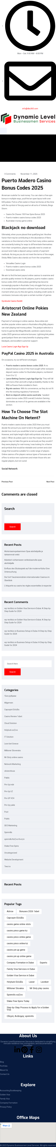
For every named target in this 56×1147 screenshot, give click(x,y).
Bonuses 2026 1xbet (29, 911)
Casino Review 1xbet (13, 716)
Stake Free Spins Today (18, 1001)
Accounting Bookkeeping (10, 1090)
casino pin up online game (19, 956)
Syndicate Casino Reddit (12, 301)
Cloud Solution (10, 723)
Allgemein (8, 703)
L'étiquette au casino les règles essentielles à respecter (28, 586)
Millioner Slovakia (15, 988)
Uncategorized (10, 853)
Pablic (7, 778)
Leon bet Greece (11, 744)
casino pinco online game (19, 937)
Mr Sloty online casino (13, 757)
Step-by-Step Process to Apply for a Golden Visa (28, 1008)
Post (6, 812)
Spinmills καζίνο (15, 994)
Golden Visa (5, 1095)
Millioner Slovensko (12, 751)
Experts (43, 962)
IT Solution (8, 737)
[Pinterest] (24, 1049)
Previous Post (7, 482)
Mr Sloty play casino (39, 988)
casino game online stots (19, 924)
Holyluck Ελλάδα (15, 982)
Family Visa (5, 1099)
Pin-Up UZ (8, 791)
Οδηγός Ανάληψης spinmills (20, 1016)
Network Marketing (12, 764)
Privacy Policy (6, 1107)
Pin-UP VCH (9, 798)
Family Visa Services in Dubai (21, 969)
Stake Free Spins (11, 846)
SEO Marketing (10, 826)
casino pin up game (16, 950)
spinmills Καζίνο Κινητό (14, 839)
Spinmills (8, 832)
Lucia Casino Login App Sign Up (15, 347)
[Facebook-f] (31, 1049)
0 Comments (10, 174)
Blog (2, 1062)
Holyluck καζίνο (11, 730)
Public (7, 819)
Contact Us (4, 1074)
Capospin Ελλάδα (11, 710)
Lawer (32, 982)
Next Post (50, 482)
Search (9, 508)
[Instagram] (38, 1049)
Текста (7, 866)
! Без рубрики (10, 696)
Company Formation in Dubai (20, 962)
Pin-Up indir (9, 785)
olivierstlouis (9, 771)
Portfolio (3, 1066)
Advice (10, 911)
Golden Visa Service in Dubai (20, 975)
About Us (4, 1070)
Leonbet (45, 982)
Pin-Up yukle (9, 805)
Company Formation (9, 1103)
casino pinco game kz (17, 930)
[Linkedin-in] (17, 1049)
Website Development (13, 860)
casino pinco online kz (17, 943)
